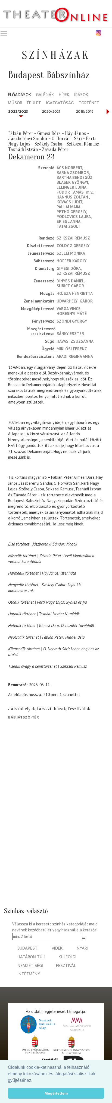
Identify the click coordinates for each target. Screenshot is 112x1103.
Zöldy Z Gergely (73, 245)
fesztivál (66, 965)
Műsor (15, 103)
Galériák (45, 95)
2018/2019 (85, 111)
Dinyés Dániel (70, 280)
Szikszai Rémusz (73, 238)
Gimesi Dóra (69, 268)
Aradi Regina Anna (75, 356)
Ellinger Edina (71, 187)
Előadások (19, 95)
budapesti (28, 948)
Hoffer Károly (71, 260)
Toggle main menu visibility (4, 33)
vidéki (58, 948)
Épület (34, 103)
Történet (89, 103)
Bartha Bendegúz (74, 177)
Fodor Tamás (70, 192)
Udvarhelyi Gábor (75, 301)
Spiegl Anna (68, 221)
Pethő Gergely (71, 211)
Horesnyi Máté (72, 313)
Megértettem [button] (56, 1093)
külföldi (67, 957)
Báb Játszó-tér (23, 717)
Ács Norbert (69, 167)
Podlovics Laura (74, 216)
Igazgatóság (60, 103)
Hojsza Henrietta (75, 293)
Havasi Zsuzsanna (75, 341)
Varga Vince (68, 308)
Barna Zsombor (73, 172)
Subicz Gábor (70, 285)
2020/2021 (51, 111)
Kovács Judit (69, 201)
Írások (81, 95)
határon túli (31, 957)
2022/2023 (18, 111)
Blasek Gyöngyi (72, 182)
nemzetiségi (30, 965)
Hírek (64, 95)
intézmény (28, 974)
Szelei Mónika (71, 253)
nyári (82, 948)
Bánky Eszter (70, 333)
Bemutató (17, 684)
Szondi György (72, 321)
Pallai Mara (68, 206)
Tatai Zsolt (68, 226)
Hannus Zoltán (73, 197)
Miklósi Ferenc (72, 348)
